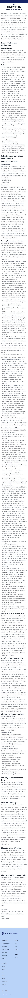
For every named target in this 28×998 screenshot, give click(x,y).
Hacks (3, 975)
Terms (16, 957)
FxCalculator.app (6, 943)
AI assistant (4, 946)
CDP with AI (4, 952)
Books (3, 969)
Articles (3, 966)
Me (16, 946)
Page (16, 949)
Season (3, 978)
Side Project (4, 981)
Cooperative (4, 955)
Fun (3, 972)
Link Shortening (5, 949)
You (16, 943)
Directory (4, 958)
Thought (4, 984)
